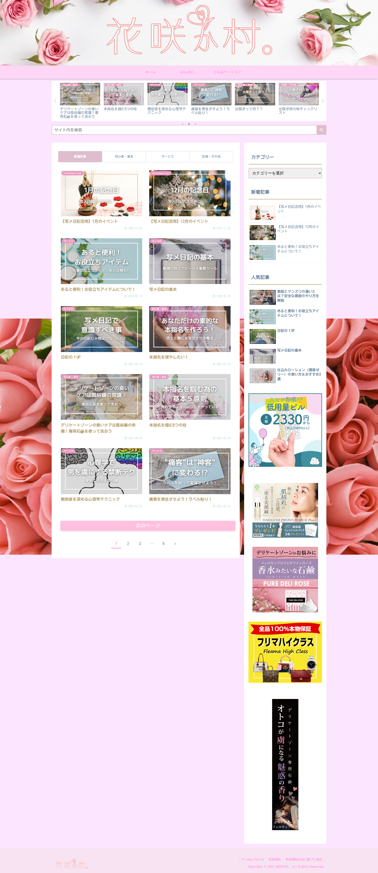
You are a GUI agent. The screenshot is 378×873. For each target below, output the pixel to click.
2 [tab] (189, 124)
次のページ (148, 525)
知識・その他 (211, 156)
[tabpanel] (67, 100)
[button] (321, 130)
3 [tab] (195, 124)
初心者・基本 (124, 156)
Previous (55, 101)
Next (323, 101)
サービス (167, 156)
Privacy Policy (253, 859)
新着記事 (80, 156)
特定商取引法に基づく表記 (303, 859)
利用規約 (275, 859)
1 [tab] (182, 124)
